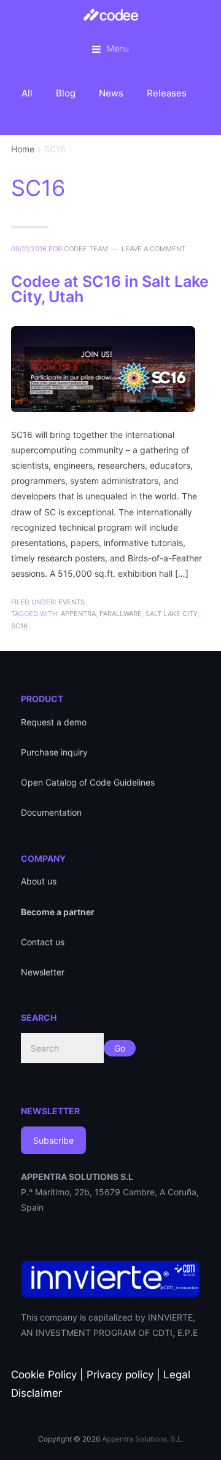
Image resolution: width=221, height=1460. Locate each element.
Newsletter (42, 972)
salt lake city (171, 613)
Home (22, 149)
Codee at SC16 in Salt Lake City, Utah (110, 289)
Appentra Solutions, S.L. (143, 1438)
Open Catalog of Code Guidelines (88, 782)
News (111, 93)
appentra (78, 613)
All (27, 93)
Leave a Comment (153, 248)
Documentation (51, 812)
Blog (66, 93)
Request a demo (54, 722)
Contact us (42, 942)
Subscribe (53, 1140)
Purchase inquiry (54, 752)
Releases (167, 93)
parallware (120, 613)
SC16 (19, 626)
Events (71, 602)
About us (38, 881)
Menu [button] (118, 48)
